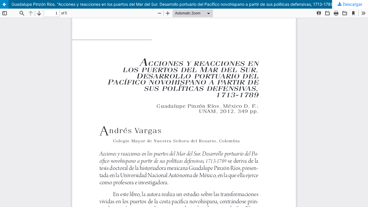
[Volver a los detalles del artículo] (4, 4)
